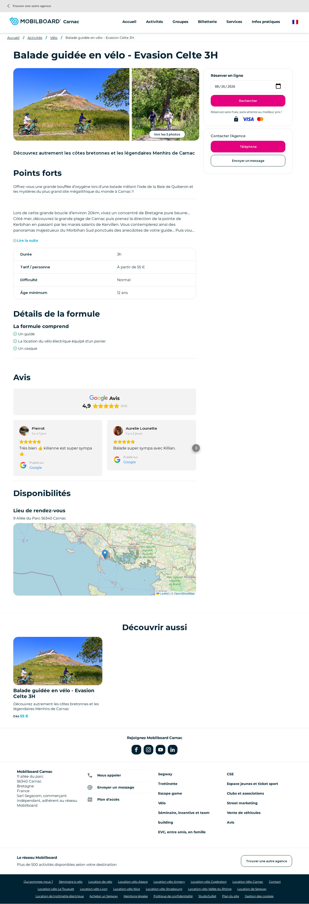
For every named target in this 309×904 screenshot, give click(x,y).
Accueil (129, 21)
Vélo (53, 38)
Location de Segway (252, 889)
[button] (13, 448)
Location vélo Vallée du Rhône (210, 889)
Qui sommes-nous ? (38, 881)
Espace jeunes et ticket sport (252, 784)
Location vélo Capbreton (209, 881)
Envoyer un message (248, 161)
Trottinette (167, 784)
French (298, 22)
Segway (165, 774)
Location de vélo (100, 881)
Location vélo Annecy (169, 881)
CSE (230, 774)
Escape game (170, 793)
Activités (35, 38)
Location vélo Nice (126, 889)
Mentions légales (136, 896)
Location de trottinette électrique (59, 896)
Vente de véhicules (243, 813)
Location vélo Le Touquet (56, 889)
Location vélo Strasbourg (164, 889)
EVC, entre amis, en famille (182, 832)
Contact (275, 881)
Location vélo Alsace (133, 881)
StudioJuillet (207, 896)
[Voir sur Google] (24, 431)
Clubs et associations (245, 793)
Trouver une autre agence (29, 6)
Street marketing (242, 803)
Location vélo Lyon (93, 889)
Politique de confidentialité (173, 896)
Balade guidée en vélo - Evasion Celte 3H (99, 38)
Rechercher (248, 101)
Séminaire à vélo (71, 881)
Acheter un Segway (104, 896)
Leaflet (164, 593)
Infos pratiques (266, 21)
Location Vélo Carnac (247, 881)
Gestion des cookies (259, 896)
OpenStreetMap (184, 593)
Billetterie (207, 21)
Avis (230, 822)
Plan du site (230, 896)
